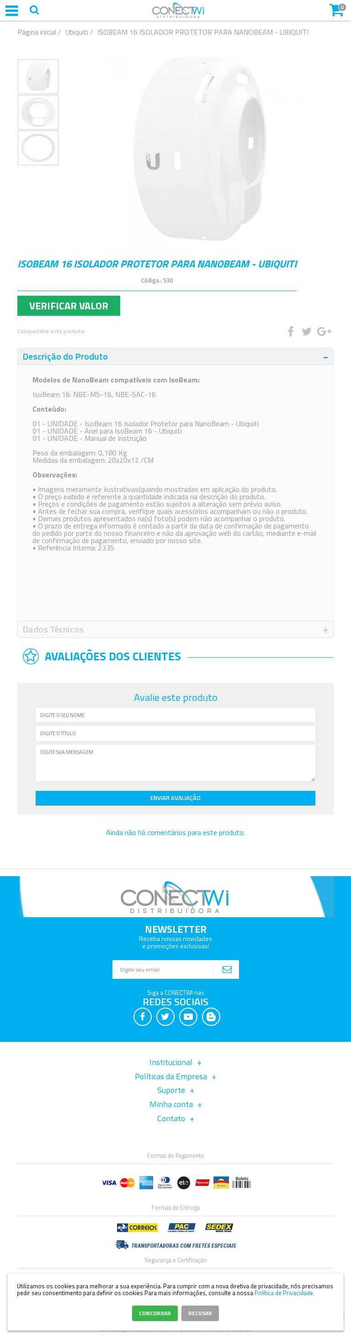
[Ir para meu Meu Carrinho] (336, 9)
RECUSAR (200, 1313)
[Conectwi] (178, 16)
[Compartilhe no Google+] (322, 331)
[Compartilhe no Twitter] (306, 331)
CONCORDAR (155, 1313)
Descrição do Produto (65, 356)
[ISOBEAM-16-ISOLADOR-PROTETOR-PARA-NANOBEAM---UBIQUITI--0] (38, 77)
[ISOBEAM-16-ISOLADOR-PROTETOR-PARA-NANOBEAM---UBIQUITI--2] (38, 148)
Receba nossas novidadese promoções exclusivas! (175, 942)
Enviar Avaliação (175, 797)
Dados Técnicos (53, 629)
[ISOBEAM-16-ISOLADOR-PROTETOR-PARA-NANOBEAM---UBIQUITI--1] (38, 112)
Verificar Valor (68, 306)
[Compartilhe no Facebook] (290, 331)
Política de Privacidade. (284, 1292)
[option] (37, 76)
